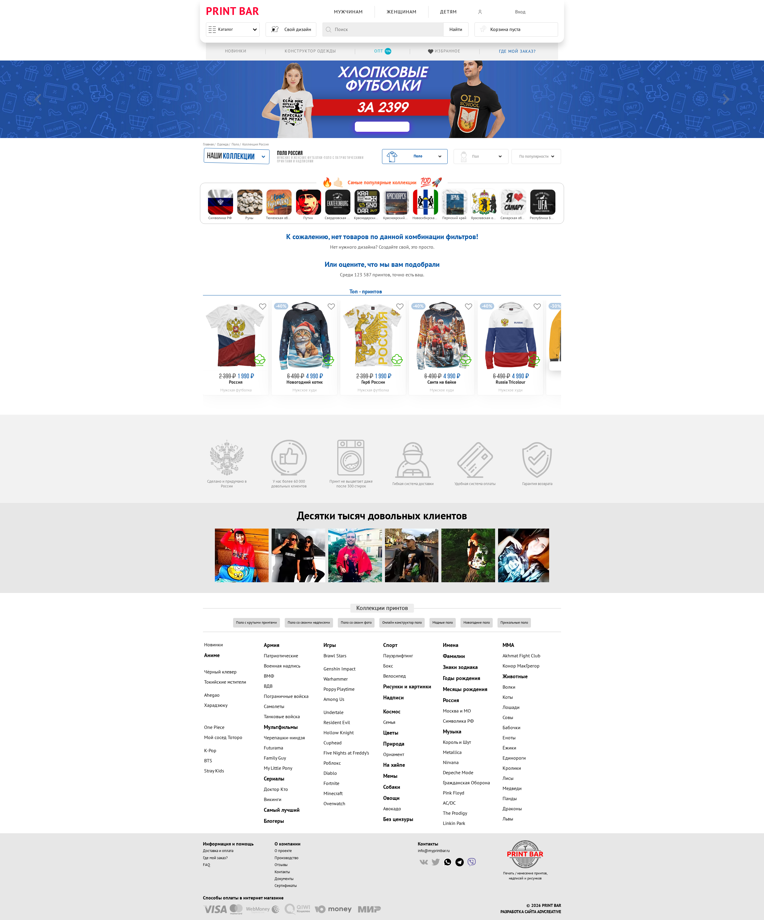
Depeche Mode (458, 772)
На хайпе (394, 765)
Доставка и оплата (218, 851)
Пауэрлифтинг (398, 656)
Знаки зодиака (460, 667)
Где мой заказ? (215, 858)
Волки (509, 687)
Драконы (512, 808)
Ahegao (212, 695)
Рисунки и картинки (407, 687)
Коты (508, 697)
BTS (208, 760)
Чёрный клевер (220, 672)
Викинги (272, 799)
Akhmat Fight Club (521, 656)
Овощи (391, 798)
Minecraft (333, 793)
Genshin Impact (339, 669)
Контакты (282, 872)
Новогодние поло (476, 623)
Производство (286, 858)
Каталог (225, 29)
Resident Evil (337, 722)
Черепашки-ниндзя (284, 738)
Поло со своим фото (356, 623)
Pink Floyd (453, 793)
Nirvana (451, 762)
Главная (208, 144)
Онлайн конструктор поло (402, 623)
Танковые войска (282, 716)
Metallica (452, 752)
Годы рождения (461, 678)
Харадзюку (215, 705)
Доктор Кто (276, 789)
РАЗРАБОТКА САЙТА (518, 912)
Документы (284, 879)
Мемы (390, 776)
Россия (451, 700)
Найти (455, 29)
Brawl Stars (335, 656)
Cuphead (333, 743)
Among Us (334, 699)
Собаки (391, 787)
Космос (392, 712)
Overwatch (334, 803)
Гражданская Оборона (466, 783)
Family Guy (275, 758)
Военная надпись (282, 666)
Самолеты (274, 706)
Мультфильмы (281, 727)
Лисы (508, 778)
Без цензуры (398, 819)
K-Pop (210, 750)
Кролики (512, 768)
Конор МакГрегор (521, 666)
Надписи (393, 698)
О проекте (283, 851)
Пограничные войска (286, 696)
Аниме (212, 655)
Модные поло (442, 623)
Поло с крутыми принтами (256, 623)
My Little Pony (278, 768)
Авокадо (392, 808)
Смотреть (409, 100)
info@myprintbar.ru (434, 851)
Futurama (273, 748)
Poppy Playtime (339, 689)
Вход (520, 12)
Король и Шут (457, 742)
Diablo (330, 773)
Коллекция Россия (255, 144)
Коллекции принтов (382, 608)
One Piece (214, 727)
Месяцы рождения (465, 689)
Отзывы (281, 865)
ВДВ (268, 686)
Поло (235, 144)
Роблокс (332, 763)
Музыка (452, 732)
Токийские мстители (225, 682)
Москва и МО (457, 711)
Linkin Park (454, 823)
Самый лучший (282, 810)
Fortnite (331, 783)
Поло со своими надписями (309, 623)
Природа (393, 744)
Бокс (388, 666)
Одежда (222, 144)
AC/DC (449, 803)
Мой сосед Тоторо (223, 737)
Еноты (509, 738)
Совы (508, 717)
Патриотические (281, 656)
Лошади (511, 707)
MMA (508, 645)
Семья (389, 722)
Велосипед (394, 676)
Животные (515, 676)
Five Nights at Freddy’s (346, 753)
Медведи (512, 788)
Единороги (514, 758)
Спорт (390, 645)
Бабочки (511, 727)
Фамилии (454, 656)
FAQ (206, 865)
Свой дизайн (297, 29)
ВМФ (269, 676)
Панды (510, 798)
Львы (508, 819)
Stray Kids (214, 771)
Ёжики (509, 748)
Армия (271, 645)
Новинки (213, 645)
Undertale (334, 712)
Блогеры (274, 821)
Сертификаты (286, 886)
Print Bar (232, 12)
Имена (450, 645)
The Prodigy (455, 813)
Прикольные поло (514, 623)
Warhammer (336, 679)
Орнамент (393, 754)
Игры (330, 645)
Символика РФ (458, 721)
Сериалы (274, 779)
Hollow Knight (339, 732)
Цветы (390, 733)
